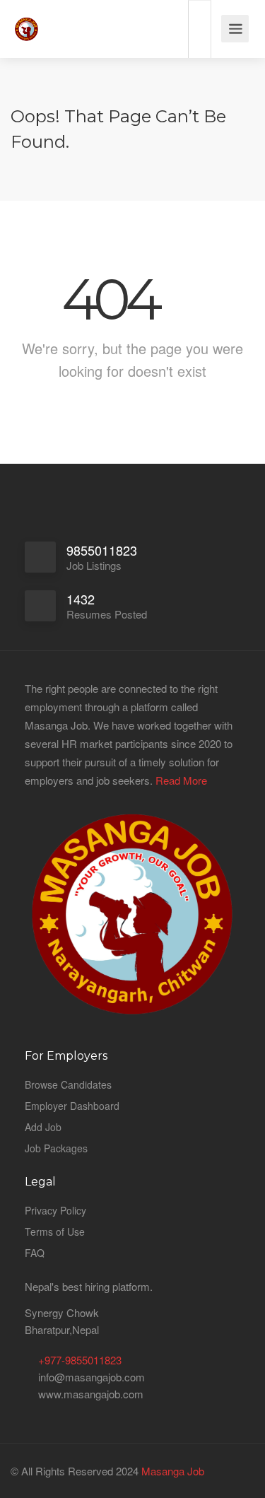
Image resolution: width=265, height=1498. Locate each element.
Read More (181, 780)
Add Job (43, 1127)
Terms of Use (55, 1231)
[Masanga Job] (26, 21)
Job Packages (56, 1148)
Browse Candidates (68, 1084)
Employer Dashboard (72, 1106)
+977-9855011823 (80, 1359)
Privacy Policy (55, 1210)
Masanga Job (171, 1470)
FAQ (35, 1253)
